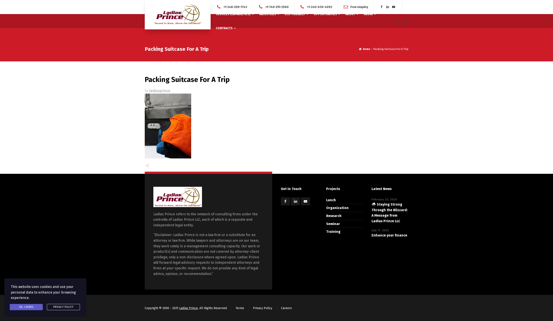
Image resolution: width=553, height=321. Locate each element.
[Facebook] (382, 7)
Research (334, 216)
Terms (240, 308)
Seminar (333, 224)
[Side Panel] (405, 21)
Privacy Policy (262, 308)
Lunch (331, 200)
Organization (337, 208)
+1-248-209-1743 (235, 7)
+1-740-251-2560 (277, 7)
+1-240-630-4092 (319, 7)
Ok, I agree (26, 306)
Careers (286, 308)
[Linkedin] (388, 7)
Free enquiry (359, 7)
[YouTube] (393, 7)
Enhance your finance (389, 235)
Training (333, 232)
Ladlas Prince (188, 308)
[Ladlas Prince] (177, 14)
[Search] (398, 21)
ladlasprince (159, 91)
